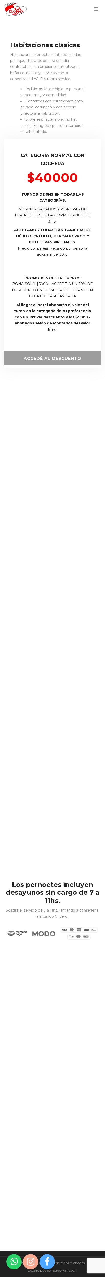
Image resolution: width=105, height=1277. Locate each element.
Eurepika (59, 1270)
